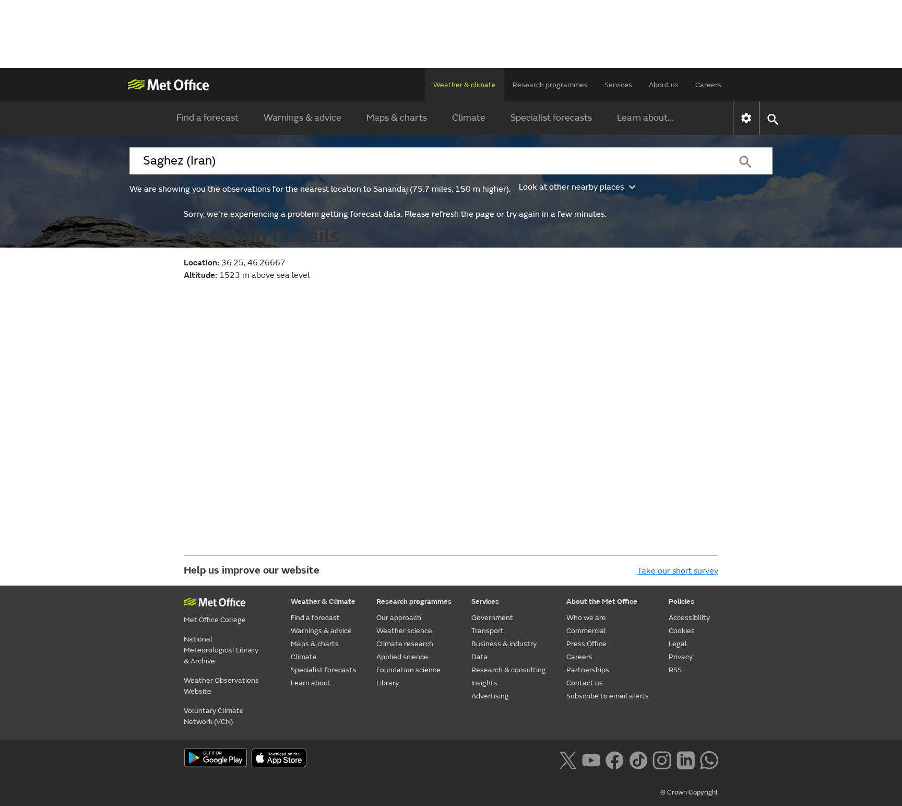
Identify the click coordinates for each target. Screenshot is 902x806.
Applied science (402, 656)
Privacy (681, 656)
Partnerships (587, 669)
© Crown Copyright (689, 792)
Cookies (682, 630)
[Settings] (746, 118)
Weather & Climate (323, 601)
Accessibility (689, 617)
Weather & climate (464, 84)
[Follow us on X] (568, 758)
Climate (468, 118)
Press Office (586, 643)
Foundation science (408, 669)
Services (618, 84)
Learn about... (645, 118)
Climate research (404, 643)
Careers (708, 84)
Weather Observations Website (221, 686)
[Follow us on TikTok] (638, 758)
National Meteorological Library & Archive (221, 650)
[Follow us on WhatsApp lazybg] (709, 758)
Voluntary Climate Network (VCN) (214, 716)
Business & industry (504, 643)
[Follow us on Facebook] (615, 758)
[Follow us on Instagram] (661, 758)
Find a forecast (207, 118)
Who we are (586, 617)
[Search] (745, 161)
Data (479, 656)
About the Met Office (601, 601)
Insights (484, 683)
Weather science (404, 630)
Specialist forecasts (551, 118)
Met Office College (215, 619)
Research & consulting (508, 669)
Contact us (584, 683)
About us (664, 84)
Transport (487, 630)
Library (387, 683)
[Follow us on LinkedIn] (685, 758)
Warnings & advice (302, 118)
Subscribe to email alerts (607, 696)
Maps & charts (396, 118)
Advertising (490, 696)
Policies (681, 601)
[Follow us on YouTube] (591, 758)
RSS (675, 669)
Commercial (586, 630)
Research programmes (550, 84)
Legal (678, 643)
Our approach (398, 617)
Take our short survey (677, 571)
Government (492, 617)
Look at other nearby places (571, 187)
